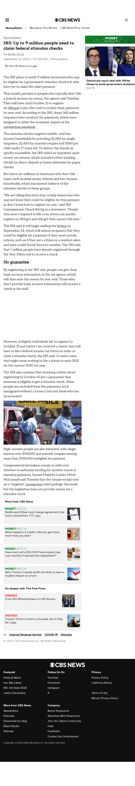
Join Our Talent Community (64, 721)
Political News (12, 677)
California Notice (102, 682)
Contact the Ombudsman (63, 736)
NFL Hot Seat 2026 (15, 687)
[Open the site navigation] (26, 20)
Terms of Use (99, 693)
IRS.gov (14, 108)
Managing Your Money (43, 28)
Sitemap (9, 731)
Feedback (54, 731)
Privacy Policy (100, 677)
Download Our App (15, 721)
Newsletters (11, 710)
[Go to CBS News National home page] (67, 20)
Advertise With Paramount (64, 716)
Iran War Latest (12, 682)
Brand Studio (11, 726)
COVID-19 (51, 634)
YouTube (53, 677)
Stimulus (66, 634)
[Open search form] (126, 20)
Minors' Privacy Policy (105, 698)
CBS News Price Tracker (75, 28)
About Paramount (58, 710)
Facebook (54, 682)
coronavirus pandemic (20, 127)
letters (61, 226)
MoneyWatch (14, 28)
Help (50, 726)
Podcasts (9, 716)
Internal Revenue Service (25, 634)
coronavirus (33, 484)
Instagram (54, 687)
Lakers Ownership (14, 693)
